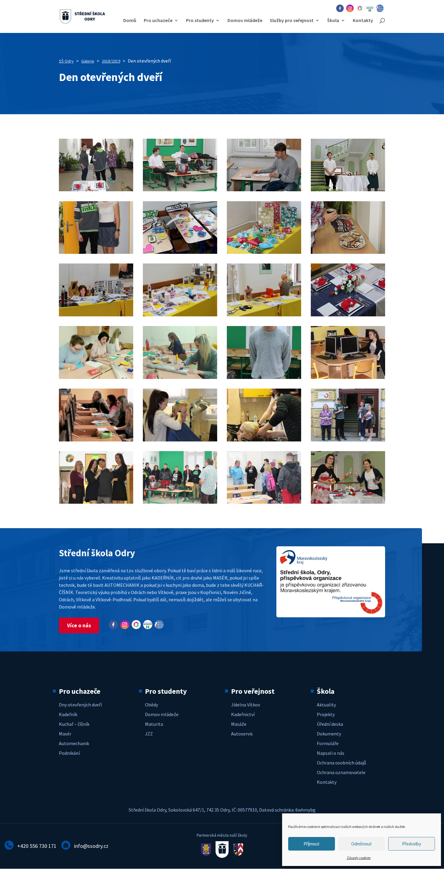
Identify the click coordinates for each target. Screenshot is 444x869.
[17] (348, 377)
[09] (180, 252)
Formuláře (328, 743)
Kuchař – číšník (74, 724)
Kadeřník (68, 714)
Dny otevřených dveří (80, 705)
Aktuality (326, 705)
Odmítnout (361, 844)
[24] (348, 502)
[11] (348, 252)
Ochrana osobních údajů (341, 763)
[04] (264, 189)
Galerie (87, 61)
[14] (264, 315)
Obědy (151, 705)
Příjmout (312, 844)
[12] (96, 315)
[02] (96, 189)
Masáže (238, 724)
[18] (96, 440)
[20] (264, 440)
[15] (348, 315)
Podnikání (69, 753)
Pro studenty (200, 20)
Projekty (326, 714)
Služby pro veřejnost (292, 20)
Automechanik (74, 743)
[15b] (96, 377)
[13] (180, 315)
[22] (180, 502)
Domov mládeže (244, 20)
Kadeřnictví (243, 714)
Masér (65, 734)
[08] (96, 252)
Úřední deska (330, 724)
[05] (348, 189)
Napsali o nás (330, 753)
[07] (96, 502)
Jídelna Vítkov (245, 705)
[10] (264, 252)
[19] (180, 440)
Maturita (154, 724)
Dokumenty (329, 734)
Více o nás (79, 625)
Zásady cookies (359, 857)
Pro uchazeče (158, 20)
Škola (333, 20)
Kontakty (363, 20)
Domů (129, 20)
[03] (180, 189)
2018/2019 (111, 61)
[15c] (180, 377)
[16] (264, 377)
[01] (348, 440)
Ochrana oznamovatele (341, 772)
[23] (264, 502)
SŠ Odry (66, 61)
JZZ (149, 734)
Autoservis (242, 734)
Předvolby (411, 844)
